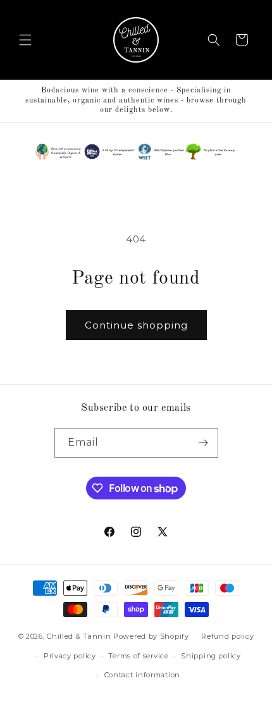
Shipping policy (211, 655)
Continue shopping (136, 325)
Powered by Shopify (151, 636)
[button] (25, 40)
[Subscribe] (204, 443)
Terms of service (138, 655)
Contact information (142, 674)
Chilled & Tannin (79, 636)
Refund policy (227, 636)
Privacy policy (70, 655)
